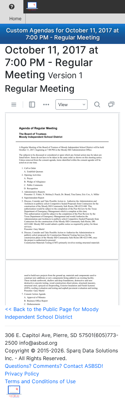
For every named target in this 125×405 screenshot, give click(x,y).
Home (15, 18)
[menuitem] (11, 6)
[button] (12, 7)
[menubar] (21, 6)
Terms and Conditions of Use (40, 381)
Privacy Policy (22, 373)
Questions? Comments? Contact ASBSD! (54, 366)
